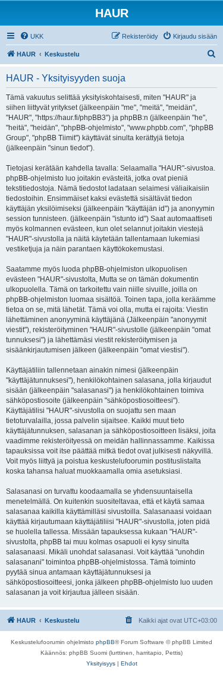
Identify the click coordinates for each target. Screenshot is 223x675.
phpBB (105, 642)
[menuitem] (31, 36)
